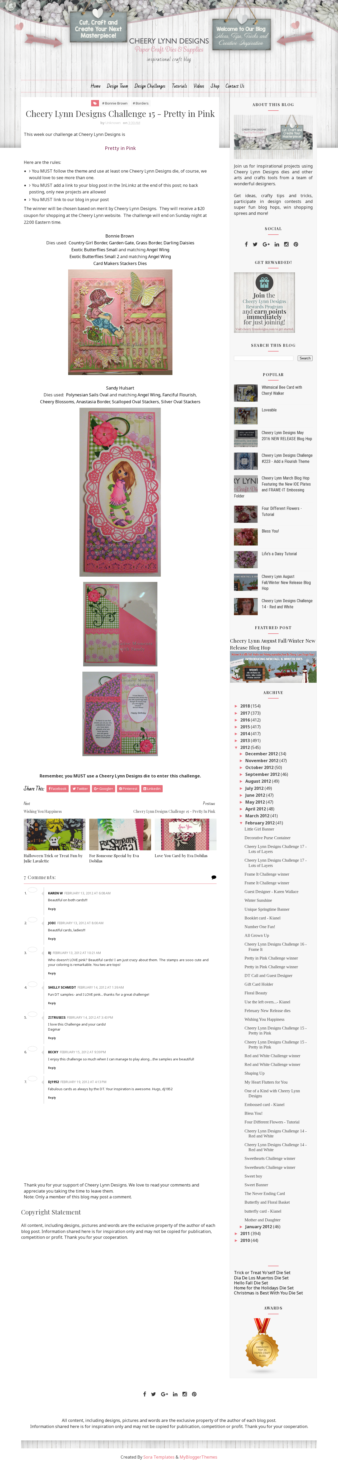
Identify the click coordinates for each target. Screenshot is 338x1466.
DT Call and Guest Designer (268, 975)
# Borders (141, 103)
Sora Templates (159, 1457)
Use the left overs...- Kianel (267, 1002)
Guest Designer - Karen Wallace (271, 891)
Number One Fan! (260, 926)
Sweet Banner (256, 1185)
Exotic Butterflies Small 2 (94, 256)
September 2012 (263, 774)
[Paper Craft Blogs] (262, 1346)
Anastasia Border (93, 402)
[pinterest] (296, 244)
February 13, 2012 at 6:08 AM (87, 893)
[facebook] (246, 244)
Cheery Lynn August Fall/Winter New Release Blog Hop (286, 582)
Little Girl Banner (259, 829)
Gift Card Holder (259, 984)
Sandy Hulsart (120, 388)
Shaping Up (255, 1073)
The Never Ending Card (265, 1193)
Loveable (269, 409)
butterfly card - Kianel (263, 1211)
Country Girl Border (88, 243)
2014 (245, 734)
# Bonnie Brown (115, 103)
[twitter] (255, 244)
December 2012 (262, 754)
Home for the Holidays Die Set (264, 1288)
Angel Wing (158, 250)
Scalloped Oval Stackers (135, 402)
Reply (52, 909)
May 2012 (255, 802)
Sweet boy (253, 1176)
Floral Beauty (256, 993)
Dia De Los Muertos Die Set (261, 1278)
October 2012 (260, 767)
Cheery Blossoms (57, 402)
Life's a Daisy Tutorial (279, 553)
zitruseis (56, 1017)
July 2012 (255, 788)
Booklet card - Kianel (262, 918)
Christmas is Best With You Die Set (268, 1293)
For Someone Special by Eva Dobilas (114, 858)
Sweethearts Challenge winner (270, 1158)
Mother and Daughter (262, 1220)
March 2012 (257, 816)
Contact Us (235, 86)
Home (96, 86)
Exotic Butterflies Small (94, 250)
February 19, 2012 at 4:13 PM (83, 1082)
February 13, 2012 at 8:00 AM (80, 923)
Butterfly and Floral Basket (267, 1202)
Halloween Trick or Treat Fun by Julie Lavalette (53, 858)
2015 (245, 727)
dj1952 (53, 1082)
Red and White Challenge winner (272, 1056)
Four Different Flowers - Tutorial (272, 1122)
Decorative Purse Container (267, 838)
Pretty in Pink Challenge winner (271, 958)
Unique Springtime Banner (267, 909)
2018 (245, 706)
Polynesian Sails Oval (87, 395)
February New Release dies (267, 1010)
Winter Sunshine (258, 900)
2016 (245, 720)
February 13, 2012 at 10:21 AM (77, 953)
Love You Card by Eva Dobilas (181, 855)
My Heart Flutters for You (266, 1082)
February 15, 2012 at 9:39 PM (83, 1052)
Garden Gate (121, 243)
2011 (245, 1233)
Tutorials (179, 86)
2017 (245, 713)
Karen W (55, 893)
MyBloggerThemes (198, 1457)
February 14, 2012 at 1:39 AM (101, 987)
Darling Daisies (178, 243)
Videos (199, 86)
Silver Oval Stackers (180, 402)
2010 (245, 1240)
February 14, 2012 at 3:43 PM (90, 1017)
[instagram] (286, 244)
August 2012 (258, 781)
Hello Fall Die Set (251, 1283)
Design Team (117, 86)
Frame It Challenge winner (267, 874)
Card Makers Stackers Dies (120, 263)
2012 (245, 747)
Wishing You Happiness (264, 1019)
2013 (245, 740)
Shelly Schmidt (62, 987)
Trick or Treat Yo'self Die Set (262, 1272)
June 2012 (255, 795)
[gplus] (266, 244)
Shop (215, 86)
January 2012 (259, 1227)
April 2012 (256, 809)
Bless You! (270, 531)
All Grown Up (257, 935)
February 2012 (260, 823)
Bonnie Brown (119, 236)
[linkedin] (277, 244)
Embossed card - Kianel (264, 1104)
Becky (53, 1052)
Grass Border (148, 243)
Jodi (52, 923)
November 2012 (262, 760)
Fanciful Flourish (179, 395)
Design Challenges (150, 86)
